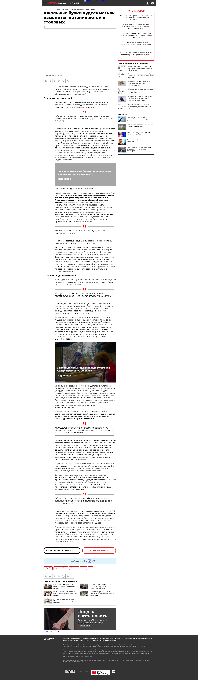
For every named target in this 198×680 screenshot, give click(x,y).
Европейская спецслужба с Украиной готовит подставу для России (138, 119)
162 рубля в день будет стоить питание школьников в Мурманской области (100, 586)
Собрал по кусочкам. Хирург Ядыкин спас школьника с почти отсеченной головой (141, 75)
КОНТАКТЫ (118, 638)
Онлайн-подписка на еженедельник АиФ (98, 638)
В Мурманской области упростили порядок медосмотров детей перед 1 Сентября (136, 35)
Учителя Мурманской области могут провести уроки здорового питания (65, 593)
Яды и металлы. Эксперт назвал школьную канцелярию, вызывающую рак (139, 83)
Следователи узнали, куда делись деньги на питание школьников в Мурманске (102, 593)
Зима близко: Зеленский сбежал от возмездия (139, 140)
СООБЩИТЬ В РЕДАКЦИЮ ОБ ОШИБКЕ (104, 640)
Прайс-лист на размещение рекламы (138, 638)
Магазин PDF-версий (70, 640)
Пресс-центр (84, 640)
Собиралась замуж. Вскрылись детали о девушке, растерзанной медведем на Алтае (139, 106)
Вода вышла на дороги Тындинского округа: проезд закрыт (140, 125)
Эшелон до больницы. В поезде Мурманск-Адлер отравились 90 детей (84, 369)
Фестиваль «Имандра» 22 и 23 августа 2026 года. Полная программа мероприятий (136, 17)
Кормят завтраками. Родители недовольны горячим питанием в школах (84, 172)
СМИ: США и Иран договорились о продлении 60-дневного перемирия (139, 149)
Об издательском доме (71, 638)
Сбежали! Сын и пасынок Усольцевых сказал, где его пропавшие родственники (141, 91)
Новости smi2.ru (51, 631)
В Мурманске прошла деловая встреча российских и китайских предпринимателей (136, 26)
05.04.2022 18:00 (49, 9)
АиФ (61, 76)
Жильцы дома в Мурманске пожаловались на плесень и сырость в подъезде (136, 45)
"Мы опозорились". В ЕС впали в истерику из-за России (138, 133)
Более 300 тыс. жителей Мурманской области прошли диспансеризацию (136, 54)
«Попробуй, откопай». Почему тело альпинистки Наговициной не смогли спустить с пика (140, 98)
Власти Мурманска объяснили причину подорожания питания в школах (65, 586)
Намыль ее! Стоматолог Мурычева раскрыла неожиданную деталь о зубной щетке (140, 68)
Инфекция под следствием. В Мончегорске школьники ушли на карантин (65, 601)
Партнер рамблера (82, 671)
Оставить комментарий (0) (99, 550)
